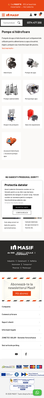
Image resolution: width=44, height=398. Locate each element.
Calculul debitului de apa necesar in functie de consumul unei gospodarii (31, 227)
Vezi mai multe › (8, 48)
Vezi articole (10, 345)
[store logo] (12, 15)
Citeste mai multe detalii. (14, 203)
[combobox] (12, 22)
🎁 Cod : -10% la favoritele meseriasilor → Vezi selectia (22, 5)
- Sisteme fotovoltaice (19, 337)
